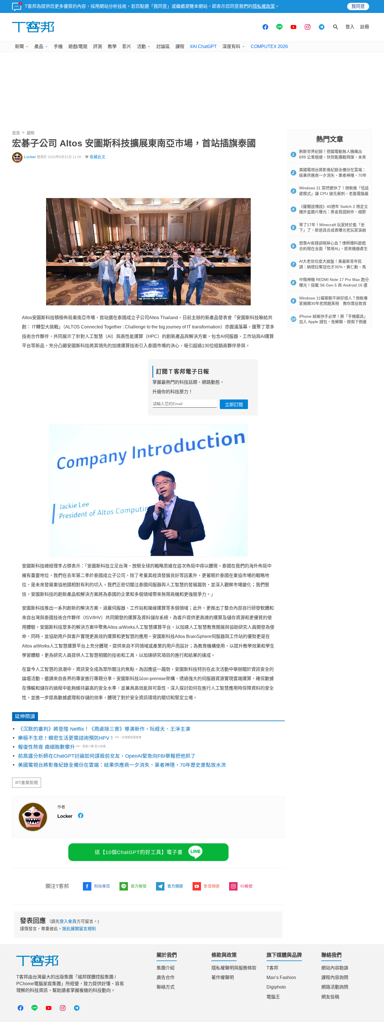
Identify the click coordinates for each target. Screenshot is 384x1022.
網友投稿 (330, 996)
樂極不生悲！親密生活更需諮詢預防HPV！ (66, 738)
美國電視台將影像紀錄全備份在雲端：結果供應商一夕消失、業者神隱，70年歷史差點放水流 (122, 765)
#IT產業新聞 (26, 782)
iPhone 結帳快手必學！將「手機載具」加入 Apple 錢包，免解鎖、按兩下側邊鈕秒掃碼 (333, 322)
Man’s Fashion (281, 977)
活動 (141, 46)
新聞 (19, 46)
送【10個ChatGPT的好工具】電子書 (139, 852)
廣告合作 (166, 977)
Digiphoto (276, 987)
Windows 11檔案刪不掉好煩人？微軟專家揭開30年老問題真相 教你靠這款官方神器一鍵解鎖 (333, 303)
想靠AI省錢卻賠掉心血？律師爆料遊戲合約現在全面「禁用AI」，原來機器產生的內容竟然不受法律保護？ (333, 248)
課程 (179, 46)
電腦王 (273, 996)
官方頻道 (175, 886)
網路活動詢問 (334, 987)
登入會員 (68, 921)
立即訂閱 (234, 404)
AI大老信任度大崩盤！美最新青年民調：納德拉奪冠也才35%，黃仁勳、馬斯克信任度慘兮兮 (332, 266)
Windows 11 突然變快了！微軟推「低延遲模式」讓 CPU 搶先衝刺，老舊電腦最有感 (334, 193)
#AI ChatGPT (203, 46)
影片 (126, 46)
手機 (58, 46)
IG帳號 (246, 886)
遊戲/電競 (77, 46)
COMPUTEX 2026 (269, 46)
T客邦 (272, 968)
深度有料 (231, 46)
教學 (112, 46)
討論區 (163, 46)
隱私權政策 (263, 6)
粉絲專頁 (102, 886)
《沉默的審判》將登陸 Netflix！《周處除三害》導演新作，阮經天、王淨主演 (104, 729)
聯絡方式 (166, 987)
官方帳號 (138, 886)
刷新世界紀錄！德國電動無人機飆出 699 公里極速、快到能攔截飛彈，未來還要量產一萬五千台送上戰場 (332, 157)
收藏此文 (97, 157)
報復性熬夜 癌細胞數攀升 (46, 747)
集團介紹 (166, 968)
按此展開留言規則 (79, 928)
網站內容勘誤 (334, 968)
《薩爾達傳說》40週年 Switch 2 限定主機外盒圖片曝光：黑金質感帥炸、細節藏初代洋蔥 (333, 212)
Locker (30, 157)
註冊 (364, 26)
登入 (349, 26)
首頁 (16, 133)
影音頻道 (212, 886)
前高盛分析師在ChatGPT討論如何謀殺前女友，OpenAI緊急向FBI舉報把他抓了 (107, 756)
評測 (97, 46)
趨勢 (31, 133)
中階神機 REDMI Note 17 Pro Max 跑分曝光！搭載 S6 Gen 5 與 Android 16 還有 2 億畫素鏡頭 (334, 285)
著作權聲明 (222, 977)
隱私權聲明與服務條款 (233, 968)
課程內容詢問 (334, 977)
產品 (38, 46)
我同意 (358, 6)
